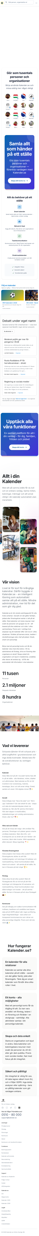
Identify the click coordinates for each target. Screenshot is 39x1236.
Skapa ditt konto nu (18, 181)
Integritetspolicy (6, 1214)
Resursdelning (6, 1159)
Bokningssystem (6, 1149)
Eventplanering (6, 1166)
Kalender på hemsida (8, 1156)
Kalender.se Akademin (8, 1176)
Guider (3, 1183)
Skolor (3, 1139)
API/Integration (6, 1186)
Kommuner (5, 1135)
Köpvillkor (4, 1217)
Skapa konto (5, 1197)
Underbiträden (6, 1224)
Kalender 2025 (6, 1200)
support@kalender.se (9, 1118)
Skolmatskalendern (7, 1162)
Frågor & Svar (5, 1180)
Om (3, 1193)
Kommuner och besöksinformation (12, 1142)
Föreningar (5, 1132)
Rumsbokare (5, 1153)
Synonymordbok (6, 1169)
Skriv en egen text (21, 398)
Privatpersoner (6, 1126)
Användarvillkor (6, 1211)
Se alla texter (8, 331)
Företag (4, 1129)
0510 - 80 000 (11, 1114)
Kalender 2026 (6, 1203)
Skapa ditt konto (18, 447)
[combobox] (19, 2)
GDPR (3, 1220)
